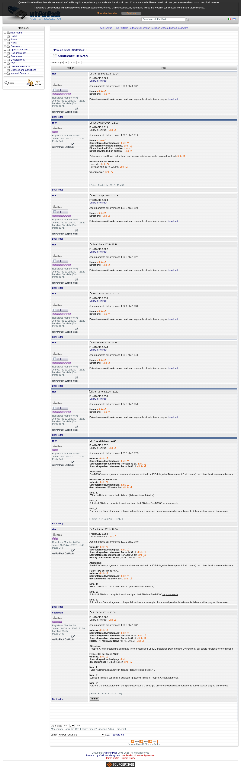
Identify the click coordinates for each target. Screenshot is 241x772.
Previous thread (62, 50)
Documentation (18, 53)
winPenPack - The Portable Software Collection (124, 28)
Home (14, 36)
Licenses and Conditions (23, 70)
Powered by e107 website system (103, 755)
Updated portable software (174, 28)
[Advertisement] (119, 39)
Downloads (16, 46)
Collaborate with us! (21, 66)
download (173, 99)
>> (79, 62)
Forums (155, 28)
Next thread (78, 50)
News (14, 43)
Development (17, 59)
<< (66, 62)
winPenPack (110, 753)
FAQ (13, 63)
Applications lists (19, 49)
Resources (16, 56)
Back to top (57, 117)
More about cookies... (108, 13)
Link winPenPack (98, 81)
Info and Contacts (20, 73)
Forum (14, 39)
